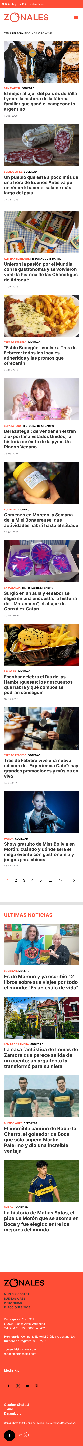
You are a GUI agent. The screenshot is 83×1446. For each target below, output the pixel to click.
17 (61, 880)
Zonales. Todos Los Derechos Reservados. (51, 1422)
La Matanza (12, 587)
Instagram (36, 1385)
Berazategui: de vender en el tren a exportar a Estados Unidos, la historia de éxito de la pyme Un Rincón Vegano (40, 439)
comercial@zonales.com (20, 1349)
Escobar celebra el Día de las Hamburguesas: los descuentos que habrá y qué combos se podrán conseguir (38, 684)
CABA (26, 1294)
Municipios (13, 1294)
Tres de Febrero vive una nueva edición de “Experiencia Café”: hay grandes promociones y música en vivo (41, 768)
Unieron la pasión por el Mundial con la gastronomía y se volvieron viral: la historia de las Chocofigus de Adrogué (41, 271)
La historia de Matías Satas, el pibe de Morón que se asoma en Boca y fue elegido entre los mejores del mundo (41, 1221)
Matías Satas (36, 4)
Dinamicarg (13, 1413)
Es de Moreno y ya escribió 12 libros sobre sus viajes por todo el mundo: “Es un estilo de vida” (41, 982)
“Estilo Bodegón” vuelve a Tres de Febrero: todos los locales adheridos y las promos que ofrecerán (40, 355)
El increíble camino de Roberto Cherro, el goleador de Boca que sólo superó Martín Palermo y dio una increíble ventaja (40, 1140)
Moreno (23, 509)
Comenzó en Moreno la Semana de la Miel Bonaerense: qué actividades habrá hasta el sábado (41, 520)
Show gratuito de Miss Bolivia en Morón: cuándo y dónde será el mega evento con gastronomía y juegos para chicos (39, 851)
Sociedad (28, 88)
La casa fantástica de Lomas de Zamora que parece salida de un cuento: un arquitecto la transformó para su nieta (41, 1058)
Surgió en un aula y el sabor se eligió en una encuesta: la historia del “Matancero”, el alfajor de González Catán (40, 601)
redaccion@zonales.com (20, 1353)
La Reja (23, 4)
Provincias (13, 1303)
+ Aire (8, 1409)
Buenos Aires (13, 171)
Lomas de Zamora (16, 1044)
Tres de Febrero (15, 342)
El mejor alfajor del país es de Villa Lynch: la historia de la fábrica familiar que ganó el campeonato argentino (40, 101)
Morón (8, 838)
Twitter (18, 1385)
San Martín (12, 88)
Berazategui (13, 425)
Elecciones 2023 (17, 1307)
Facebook (8, 1385)
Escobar (10, 671)
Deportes (30, 1123)
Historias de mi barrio (45, 258)
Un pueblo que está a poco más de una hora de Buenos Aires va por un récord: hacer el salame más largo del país (41, 184)
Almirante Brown (16, 258)
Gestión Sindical (16, 1405)
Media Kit (11, 1370)
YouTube (27, 1385)
